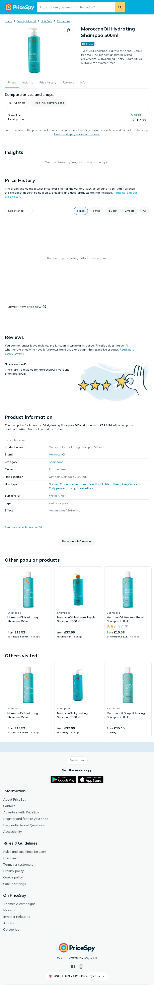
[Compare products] (68, 30)
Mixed (117, 484)
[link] (28, 603)
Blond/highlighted (99, 484)
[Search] (120, 7)
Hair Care (46, 21)
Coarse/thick (85, 488)
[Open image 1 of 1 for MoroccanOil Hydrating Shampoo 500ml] (34, 51)
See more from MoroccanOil (23, 527)
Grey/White (129, 484)
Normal (54, 484)
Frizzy (71, 488)
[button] (17, 103)
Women (54, 495)
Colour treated (70, 484)
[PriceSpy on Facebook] (73, 966)
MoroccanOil (57, 454)
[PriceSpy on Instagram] (81, 966)
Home (8, 21)
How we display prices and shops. (77, 134)
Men (63, 495)
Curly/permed (57, 488)
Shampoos (63, 21)
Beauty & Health (26, 21)
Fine (83, 484)
